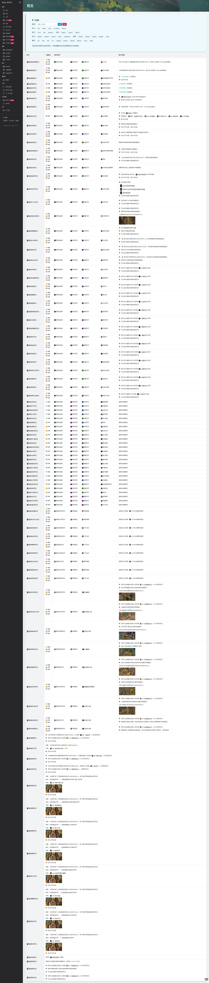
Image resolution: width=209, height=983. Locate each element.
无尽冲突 (9, 40)
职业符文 (64, 28)
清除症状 (94, 36)
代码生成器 (8, 87)
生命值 (59, 36)
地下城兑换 (56, 28)
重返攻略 (8, 56)
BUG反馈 (11, 120)
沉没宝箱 (8, 53)
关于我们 (8, 110)
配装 (7, 23)
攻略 (8, 20)
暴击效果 (79, 40)
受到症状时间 (67, 36)
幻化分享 (8, 30)
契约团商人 (50, 32)
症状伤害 (46, 36)
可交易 (49, 28)
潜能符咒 (77, 32)
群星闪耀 (9, 36)
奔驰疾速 (87, 36)
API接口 (8, 103)
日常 (7, 17)
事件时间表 (8, 27)
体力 (53, 40)
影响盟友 (101, 36)
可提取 (43, 28)
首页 (7, 10)
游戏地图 (8, 33)
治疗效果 (53, 36)
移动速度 (81, 36)
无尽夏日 (9, 43)
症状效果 (72, 40)
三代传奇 (8, 59)
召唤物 (107, 36)
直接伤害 (40, 36)
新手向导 (8, 66)
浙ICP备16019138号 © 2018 (10, 125)
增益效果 (58, 40)
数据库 (7, 80)
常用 (39, 28)
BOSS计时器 (9, 90)
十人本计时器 (9, 93)
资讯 (7, 13)
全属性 (91, 40)
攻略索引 (5, 120)
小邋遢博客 (8, 70)
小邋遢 (17, 120)
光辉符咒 (70, 32)
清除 (65, 24)
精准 (43, 40)
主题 (6, 117)
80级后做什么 (9, 73)
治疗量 (85, 40)
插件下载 (9, 100)
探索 (44, 32)
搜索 (60, 24)
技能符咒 (64, 32)
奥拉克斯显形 (9, 50)
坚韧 (48, 40)
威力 (39, 40)
